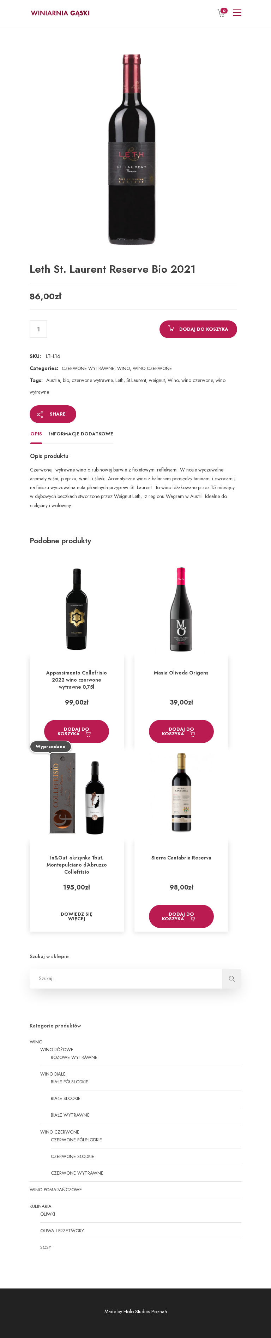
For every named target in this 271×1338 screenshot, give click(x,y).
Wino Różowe (56, 1049)
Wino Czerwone (152, 368)
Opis (36, 433)
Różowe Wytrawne (74, 1057)
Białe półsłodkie (69, 1081)
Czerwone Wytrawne (88, 368)
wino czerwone (197, 380)
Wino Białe (53, 1074)
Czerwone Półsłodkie (76, 1139)
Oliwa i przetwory (62, 1230)
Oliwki (47, 1214)
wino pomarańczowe (56, 1189)
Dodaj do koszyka (203, 329)
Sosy (45, 1247)
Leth (119, 380)
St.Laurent (136, 380)
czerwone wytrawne (92, 380)
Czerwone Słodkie (72, 1156)
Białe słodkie (65, 1098)
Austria (53, 380)
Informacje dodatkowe (81, 433)
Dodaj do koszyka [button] (74, 731)
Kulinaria (41, 1206)
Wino (123, 368)
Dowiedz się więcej (76, 916)
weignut (157, 380)
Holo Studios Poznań (145, 1311)
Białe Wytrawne (70, 1115)
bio (66, 380)
